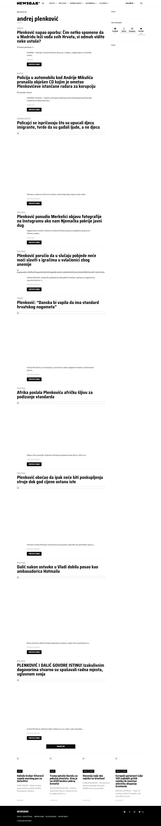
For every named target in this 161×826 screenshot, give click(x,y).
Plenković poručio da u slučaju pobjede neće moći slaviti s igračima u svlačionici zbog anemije (56, 260)
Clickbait (103, 3)
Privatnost (63, 816)
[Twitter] (129, 812)
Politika (62, 3)
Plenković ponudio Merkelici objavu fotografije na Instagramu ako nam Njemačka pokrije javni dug (59, 221)
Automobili (91, 3)
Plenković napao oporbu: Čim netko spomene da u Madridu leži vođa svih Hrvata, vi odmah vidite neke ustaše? (60, 37)
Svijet (20, 771)
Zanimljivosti (76, 3)
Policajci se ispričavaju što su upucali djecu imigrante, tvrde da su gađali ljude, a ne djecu (58, 125)
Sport (20, 298)
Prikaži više (61, 746)
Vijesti (52, 3)
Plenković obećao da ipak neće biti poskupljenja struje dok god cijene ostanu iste (60, 479)
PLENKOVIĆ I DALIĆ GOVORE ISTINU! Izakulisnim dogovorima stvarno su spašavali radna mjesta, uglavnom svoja (60, 669)
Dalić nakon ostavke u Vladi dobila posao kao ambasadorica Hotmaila (57, 569)
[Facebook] (124, 812)
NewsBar (30, 59)
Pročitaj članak (34, 64)
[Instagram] (134, 812)
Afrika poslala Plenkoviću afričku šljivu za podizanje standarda (55, 394)
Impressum (39, 816)
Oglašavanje (51, 816)
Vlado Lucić (30, 105)
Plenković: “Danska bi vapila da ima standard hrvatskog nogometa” (58, 304)
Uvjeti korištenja (24, 816)
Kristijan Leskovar (33, 199)
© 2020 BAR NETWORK (24, 821)
